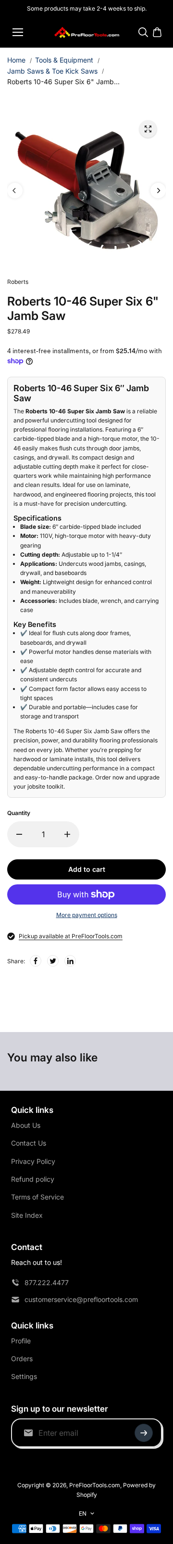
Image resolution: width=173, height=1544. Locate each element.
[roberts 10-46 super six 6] (148, 129)
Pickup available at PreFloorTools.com (71, 936)
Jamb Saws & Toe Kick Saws (52, 71)
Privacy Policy (33, 1161)
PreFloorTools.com (94, 1485)
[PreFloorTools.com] (86, 32)
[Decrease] (19, 834)
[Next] (158, 190)
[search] (143, 32)
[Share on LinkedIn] (70, 961)
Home (16, 60)
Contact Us (28, 1143)
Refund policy (32, 1179)
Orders (22, 1358)
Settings (24, 1376)
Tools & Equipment (64, 60)
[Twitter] (53, 961)
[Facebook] (35, 961)
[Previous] (15, 190)
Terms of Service (37, 1197)
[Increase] (67, 834)
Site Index (27, 1215)
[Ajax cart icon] (157, 32)
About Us (25, 1125)
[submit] (144, 1433)
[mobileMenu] (17, 32)
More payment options (86, 915)
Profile (21, 1341)
